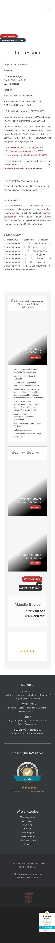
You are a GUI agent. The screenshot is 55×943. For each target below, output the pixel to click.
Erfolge (27, 828)
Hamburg (8, 695)
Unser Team (27, 821)
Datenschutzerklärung (27, 877)
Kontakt (27, 844)
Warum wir (27, 825)
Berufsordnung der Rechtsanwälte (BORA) (26, 155)
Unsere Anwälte (27, 817)
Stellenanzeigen (27, 836)
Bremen (43, 695)
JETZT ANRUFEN (32, 579)
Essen (21, 708)
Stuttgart (15, 733)
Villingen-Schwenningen (33, 733)
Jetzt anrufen (9, 36)
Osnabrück (35, 698)
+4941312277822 (35, 101)
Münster (31, 708)
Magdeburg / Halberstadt (26, 720)
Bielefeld (42, 708)
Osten (27, 717)
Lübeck (23, 698)
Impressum (38, 874)
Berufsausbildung (28, 840)
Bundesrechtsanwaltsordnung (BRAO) (24, 147)
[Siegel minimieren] (53, 914)
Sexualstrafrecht (34, 616)
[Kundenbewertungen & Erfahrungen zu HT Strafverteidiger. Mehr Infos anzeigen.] (27, 782)
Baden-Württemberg (27, 730)
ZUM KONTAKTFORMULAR (30, 586)
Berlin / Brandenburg (27, 724)
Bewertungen (27, 832)
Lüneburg (32, 695)
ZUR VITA (35, 357)
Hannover (20, 695)
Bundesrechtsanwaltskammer (18, 168)
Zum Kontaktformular (12, 40)
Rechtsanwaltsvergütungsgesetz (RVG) (25, 151)
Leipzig (9, 720)
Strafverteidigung (35, 611)
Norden (27, 691)
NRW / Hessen (27, 704)
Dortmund (11, 708)
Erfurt (43, 720)
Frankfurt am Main (27, 711)
